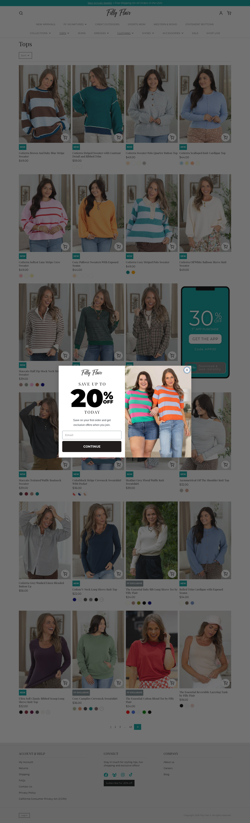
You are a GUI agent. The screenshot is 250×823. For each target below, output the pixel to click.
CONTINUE (92, 446)
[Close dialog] (187, 370)
